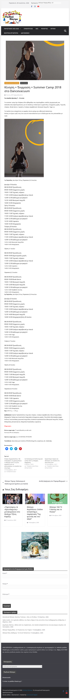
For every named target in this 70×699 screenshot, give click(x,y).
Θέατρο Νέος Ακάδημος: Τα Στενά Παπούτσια (16, 633)
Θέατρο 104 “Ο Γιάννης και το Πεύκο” (55, 509)
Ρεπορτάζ (44, 29)
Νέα (37, 29)
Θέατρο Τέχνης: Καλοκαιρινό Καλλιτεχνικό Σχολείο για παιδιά (16, 482)
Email (5, 573)
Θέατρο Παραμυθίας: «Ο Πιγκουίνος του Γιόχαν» (45, 4)
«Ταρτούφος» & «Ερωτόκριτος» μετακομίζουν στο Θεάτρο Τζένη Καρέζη (12, 512)
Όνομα (5, 584)
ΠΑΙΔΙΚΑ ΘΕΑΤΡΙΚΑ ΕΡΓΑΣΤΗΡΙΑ (12, 83)
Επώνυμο (6, 594)
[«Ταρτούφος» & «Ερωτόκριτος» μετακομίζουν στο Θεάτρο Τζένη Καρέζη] (12, 495)
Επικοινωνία (6, 677)
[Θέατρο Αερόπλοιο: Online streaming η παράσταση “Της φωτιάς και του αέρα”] (35, 495)
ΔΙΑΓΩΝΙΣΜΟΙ (25, 33)
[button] (20, 28)
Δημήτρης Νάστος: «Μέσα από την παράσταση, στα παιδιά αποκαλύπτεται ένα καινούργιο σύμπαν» (33, 625)
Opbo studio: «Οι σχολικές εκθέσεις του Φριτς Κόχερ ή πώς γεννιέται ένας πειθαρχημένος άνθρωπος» (34, 620)
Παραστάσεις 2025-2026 (11, 29)
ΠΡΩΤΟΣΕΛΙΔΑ (24, 83)
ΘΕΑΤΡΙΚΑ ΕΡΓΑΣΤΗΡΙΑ (11, 33)
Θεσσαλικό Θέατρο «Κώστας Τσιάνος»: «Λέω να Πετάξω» (20, 617)
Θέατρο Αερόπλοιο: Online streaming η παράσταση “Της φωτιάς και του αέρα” (35, 513)
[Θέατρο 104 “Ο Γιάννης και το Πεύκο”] (58, 495)
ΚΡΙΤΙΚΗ (53, 29)
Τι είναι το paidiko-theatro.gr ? (12, 681)
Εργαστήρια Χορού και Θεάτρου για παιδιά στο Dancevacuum (52, 460)
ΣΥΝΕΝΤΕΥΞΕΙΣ (28, 29)
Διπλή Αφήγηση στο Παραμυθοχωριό (52, 481)
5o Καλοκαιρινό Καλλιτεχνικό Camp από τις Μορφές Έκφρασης (34, 460)
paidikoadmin (19, 95)
